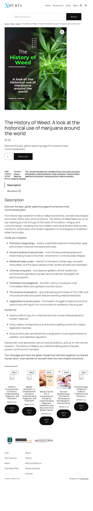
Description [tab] (14, 185)
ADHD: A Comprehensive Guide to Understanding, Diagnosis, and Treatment (12, 393)
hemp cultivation (59, 174)
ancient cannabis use (38, 171)
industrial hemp (73, 174)
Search (74, 16)
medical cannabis (66, 176)
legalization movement (34, 176)
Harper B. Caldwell (18, 178)
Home (7, 24)
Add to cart (23, 156)
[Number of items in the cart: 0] (85, 5)
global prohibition (43, 174)
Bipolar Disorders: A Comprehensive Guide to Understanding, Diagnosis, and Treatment (29, 394)
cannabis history (55, 171)
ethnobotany (30, 174)
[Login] (80, 5)
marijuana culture (51, 176)
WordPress (84, 478)
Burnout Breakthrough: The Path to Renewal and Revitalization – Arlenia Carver (64, 397)
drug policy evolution (71, 171)
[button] (62, 32)
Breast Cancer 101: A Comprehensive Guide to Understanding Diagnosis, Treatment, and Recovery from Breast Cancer (46, 400)
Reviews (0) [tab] (14, 191)
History (18, 24)
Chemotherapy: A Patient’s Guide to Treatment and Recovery (81, 391)
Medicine (17, 176)
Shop (12, 24)
